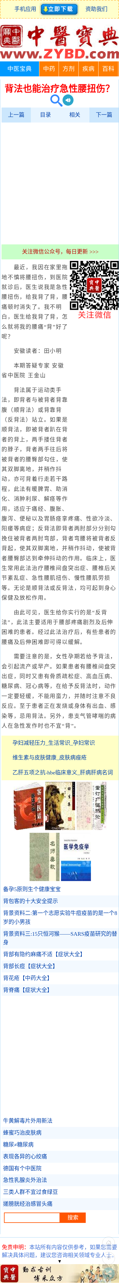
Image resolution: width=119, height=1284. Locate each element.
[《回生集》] (60, 828)
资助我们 (96, 9)
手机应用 (26, 9)
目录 (45, 115)
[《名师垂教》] (45, 879)
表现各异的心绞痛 (25, 1157)
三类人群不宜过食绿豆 (30, 1192)
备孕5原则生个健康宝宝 (32, 889)
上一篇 (16, 115)
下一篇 (104, 115)
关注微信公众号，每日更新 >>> (60, 252)
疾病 (88, 69)
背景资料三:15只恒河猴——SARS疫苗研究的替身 (60, 938)
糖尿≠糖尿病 (18, 1145)
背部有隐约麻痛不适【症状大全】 (44, 954)
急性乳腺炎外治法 (25, 1180)
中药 (49, 69)
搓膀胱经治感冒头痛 (27, 1204)
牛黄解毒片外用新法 (27, 1121)
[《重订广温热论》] (91, 828)
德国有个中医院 (22, 1168)
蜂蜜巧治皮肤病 (22, 1133)
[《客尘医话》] (29, 828)
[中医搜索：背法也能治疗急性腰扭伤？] (54, 101)
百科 (108, 69)
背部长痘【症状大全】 (30, 966)
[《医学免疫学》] (76, 879)
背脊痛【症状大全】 (27, 990)
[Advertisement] (59, 183)
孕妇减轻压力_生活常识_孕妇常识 (54, 743)
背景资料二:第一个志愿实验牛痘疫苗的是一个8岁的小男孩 (60, 917)
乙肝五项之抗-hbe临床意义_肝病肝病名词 (63, 773)
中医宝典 (19, 69)
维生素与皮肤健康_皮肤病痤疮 (50, 758)
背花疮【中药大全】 (27, 978)
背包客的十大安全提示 (30, 901)
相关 (74, 115)
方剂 (69, 69)
